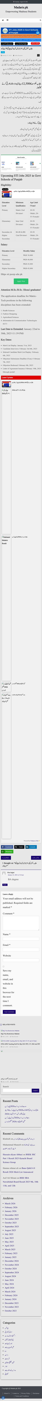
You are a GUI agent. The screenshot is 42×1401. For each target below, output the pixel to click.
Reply (5, 885)
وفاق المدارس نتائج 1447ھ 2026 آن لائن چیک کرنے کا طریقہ (24, 191)
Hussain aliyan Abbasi (12, 1154)
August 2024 (10, 1276)
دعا (5, 1351)
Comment (8, 913)
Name (6, 934)
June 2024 (9, 1280)
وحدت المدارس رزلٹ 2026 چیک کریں (15, 1106)
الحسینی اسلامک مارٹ (10, 1335)
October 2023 (11, 1310)
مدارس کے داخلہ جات (10, 1370)
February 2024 (11, 1295)
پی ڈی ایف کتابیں (9, 1339)
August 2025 (10, 1230)
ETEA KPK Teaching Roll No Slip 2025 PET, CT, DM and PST (20, 1044)
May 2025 (9, 1241)
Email (6, 945)
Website (7, 955)
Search (6, 1086)
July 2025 (9, 1234)
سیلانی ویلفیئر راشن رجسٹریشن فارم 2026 (15, 1114)
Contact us (15, 1393)
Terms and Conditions (22, 1396)
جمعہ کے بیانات (8, 1343)
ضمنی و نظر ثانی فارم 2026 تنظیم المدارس (15, 1121)
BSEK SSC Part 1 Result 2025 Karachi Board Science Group (19, 1158)
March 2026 (10, 1203)
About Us (7, 1393)
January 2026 (10, 1211)
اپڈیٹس (3, 52)
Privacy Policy (25, 1393)
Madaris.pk (21, 7)
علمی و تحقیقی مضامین (9, 1362)
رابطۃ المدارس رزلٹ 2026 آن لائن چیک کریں (17, 1117)
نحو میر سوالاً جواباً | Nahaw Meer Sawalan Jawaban (37, 858)
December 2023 (12, 1303)
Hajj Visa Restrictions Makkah (10, 1034)
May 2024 (9, 1284)
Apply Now (21, 281)
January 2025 (10, 1257)
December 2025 (12, 1215)
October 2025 (11, 1222)
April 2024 (9, 1287)
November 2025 (12, 1219)
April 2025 (9, 1245)
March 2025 (10, 1249)
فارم (6, 1366)
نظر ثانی (6, 1374)
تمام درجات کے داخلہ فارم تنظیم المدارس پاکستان (9, 1079)
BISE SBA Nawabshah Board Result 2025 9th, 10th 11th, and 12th (20, 1182)
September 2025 (12, 1226)
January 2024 (10, 1299)
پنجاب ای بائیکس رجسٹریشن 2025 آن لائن (7, 858)
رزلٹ (6, 1355)
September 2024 (12, 1272)
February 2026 (11, 1207)
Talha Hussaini (19, 55)
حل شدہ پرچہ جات (9, 1347)
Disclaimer (36, 1393)
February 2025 (11, 1253)
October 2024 (11, 1268)
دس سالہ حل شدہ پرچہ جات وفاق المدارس (24, 1139)
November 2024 (12, 1265)
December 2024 (12, 1261)
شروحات (7, 1358)
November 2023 (12, 1307)
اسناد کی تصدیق (8, 1332)
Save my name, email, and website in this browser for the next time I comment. (8, 988)
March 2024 (10, 1291)
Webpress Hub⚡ (35, 841)
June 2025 (9, 1238)
